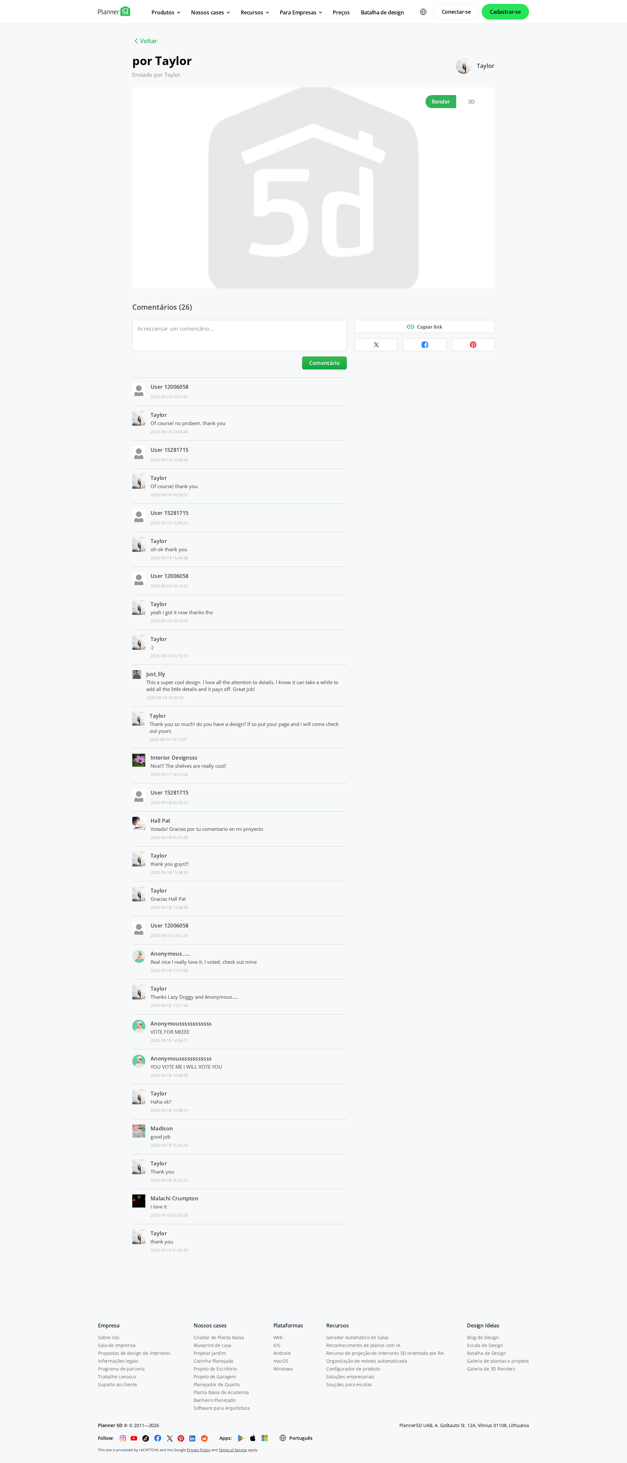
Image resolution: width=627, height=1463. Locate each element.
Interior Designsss (174, 757)
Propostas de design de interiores (134, 1353)
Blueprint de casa (213, 1345)
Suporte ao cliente (117, 1384)
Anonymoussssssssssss (181, 1023)
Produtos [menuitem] (163, 12)
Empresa (109, 1325)
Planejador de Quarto (217, 1384)
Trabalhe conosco (117, 1376)
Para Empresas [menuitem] (298, 12)
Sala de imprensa (117, 1345)
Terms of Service (233, 1449)
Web (278, 1337)
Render (441, 101)
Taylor (485, 66)
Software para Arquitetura (222, 1408)
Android (282, 1353)
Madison (162, 1128)
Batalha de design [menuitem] (382, 12)
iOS (277, 1345)
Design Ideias (483, 1325)
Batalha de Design (486, 1353)
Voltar (148, 41)
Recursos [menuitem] (252, 12)
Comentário (324, 363)
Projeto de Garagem (215, 1376)
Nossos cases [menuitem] (207, 12)
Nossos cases (210, 1325)
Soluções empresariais (350, 1376)
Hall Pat (160, 820)
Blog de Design (483, 1337)
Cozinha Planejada (213, 1361)
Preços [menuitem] (341, 12)
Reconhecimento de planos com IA (363, 1345)
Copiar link (429, 326)
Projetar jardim (210, 1353)
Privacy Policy (198, 1449)
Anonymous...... (170, 953)
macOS (280, 1361)
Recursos (337, 1325)
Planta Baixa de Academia (221, 1392)
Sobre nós (109, 1337)
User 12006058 (169, 386)
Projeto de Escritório (215, 1369)
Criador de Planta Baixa (219, 1337)
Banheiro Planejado (214, 1400)
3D (471, 101)
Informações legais (118, 1361)
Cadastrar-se (505, 11)
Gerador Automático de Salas (357, 1337)
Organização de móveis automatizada (366, 1361)
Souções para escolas (349, 1384)
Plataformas (288, 1325)
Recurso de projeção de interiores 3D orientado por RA (385, 1353)
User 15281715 (169, 449)
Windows (283, 1369)
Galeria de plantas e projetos (498, 1361)
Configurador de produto (353, 1369)
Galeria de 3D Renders (491, 1369)
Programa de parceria (121, 1369)
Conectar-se (456, 11)
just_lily (156, 674)
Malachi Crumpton (174, 1198)
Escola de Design (485, 1345)
